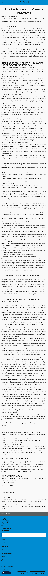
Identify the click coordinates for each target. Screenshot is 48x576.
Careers (20, 569)
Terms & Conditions (13, 569)
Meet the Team (6, 546)
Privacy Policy (5, 569)
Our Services (5, 543)
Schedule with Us (24, 535)
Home (3, 539)
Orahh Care (25, 569)
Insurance (5, 556)
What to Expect (6, 549)
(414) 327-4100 (5, 530)
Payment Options (7, 553)
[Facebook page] (2, 560)
